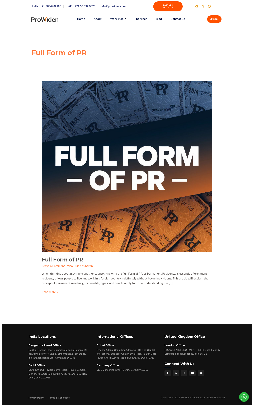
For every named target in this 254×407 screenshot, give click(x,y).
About (98, 19)
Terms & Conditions (59, 397)
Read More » (50, 292)
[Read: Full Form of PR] (127, 166)
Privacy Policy (36, 397)
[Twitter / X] (176, 373)
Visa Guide (74, 266)
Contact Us (178, 19)
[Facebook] (167, 373)
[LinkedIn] (201, 373)
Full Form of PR (62, 259)
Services (141, 19)
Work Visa (117, 19)
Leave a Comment (53, 266)
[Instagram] (184, 373)
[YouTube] (192, 373)
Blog (159, 19)
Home (81, 19)
